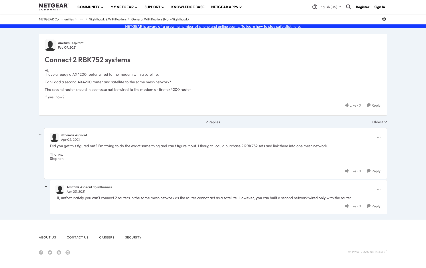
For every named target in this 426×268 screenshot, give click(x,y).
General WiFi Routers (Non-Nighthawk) (160, 19)
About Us (47, 237)
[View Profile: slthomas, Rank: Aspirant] (54, 137)
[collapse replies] (40, 134)
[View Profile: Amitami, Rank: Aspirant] (50, 45)
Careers (106, 237)
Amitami (64, 42)
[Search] (348, 7)
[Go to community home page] (54, 6)
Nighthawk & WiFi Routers (107, 19)
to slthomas (102, 187)
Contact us (78, 237)
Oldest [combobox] (379, 122)
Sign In (379, 7)
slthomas (67, 135)
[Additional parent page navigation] (81, 19)
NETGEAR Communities (56, 19)
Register (362, 7)
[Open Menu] (384, 19)
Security (133, 237)
